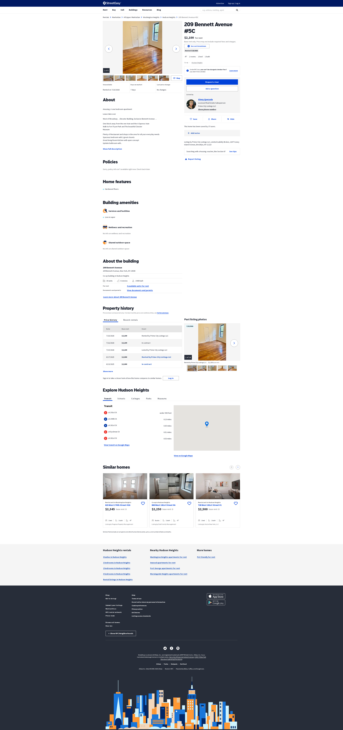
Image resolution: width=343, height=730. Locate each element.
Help (133, 595)
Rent (105, 10)
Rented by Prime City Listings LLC (156, 357)
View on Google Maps (183, 455)
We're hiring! (111, 599)
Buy (114, 10)
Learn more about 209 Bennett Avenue (120, 297)
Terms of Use (136, 599)
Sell (122, 10)
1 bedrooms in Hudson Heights (116, 562)
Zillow (158, 664)
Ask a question (212, 88)
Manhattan (116, 17)
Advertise (220, 3)
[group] (125, 500)
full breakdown (163, 313)
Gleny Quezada (205, 99)
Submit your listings (114, 605)
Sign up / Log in (234, 3)
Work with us (111, 609)
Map (178, 78)
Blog (159, 10)
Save (195, 119)
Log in (171, 378)
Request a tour (212, 82)
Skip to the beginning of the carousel (171, 530)
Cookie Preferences (139, 606)
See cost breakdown (198, 46)
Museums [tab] (162, 398)
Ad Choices (136, 612)
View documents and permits (140, 290)
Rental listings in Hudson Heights (118, 579)
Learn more (233, 71)
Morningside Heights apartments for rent (168, 574)
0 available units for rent (138, 286)
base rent (120, 509)
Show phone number (207, 109)
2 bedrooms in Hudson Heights (116, 568)
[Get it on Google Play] (216, 602)
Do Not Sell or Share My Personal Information (148, 602)
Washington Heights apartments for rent (168, 557)
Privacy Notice (137, 609)
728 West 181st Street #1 (210, 505)
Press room (110, 616)
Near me (109, 626)
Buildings (133, 10)
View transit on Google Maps (117, 445)
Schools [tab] (121, 398)
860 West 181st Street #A (163, 505)
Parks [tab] (148, 398)
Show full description (112, 149)
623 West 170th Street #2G (117, 505)
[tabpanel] (142, 349)
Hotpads (174, 664)
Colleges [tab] (135, 398)
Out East (183, 664)
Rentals (106, 17)
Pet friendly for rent (206, 557)
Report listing (194, 159)
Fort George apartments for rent (165, 568)
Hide (232, 119)
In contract (147, 364)
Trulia (166, 664)
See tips (233, 151)
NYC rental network (114, 612)
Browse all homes (113, 622)
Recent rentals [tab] (130, 320)
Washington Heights (151, 17)
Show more (108, 371)
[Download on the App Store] (216, 596)
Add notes (195, 133)
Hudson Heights (169, 17)
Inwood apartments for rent (163, 562)
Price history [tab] (110, 320)
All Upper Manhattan (132, 17)
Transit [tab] (107, 398)
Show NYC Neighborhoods (120, 633)
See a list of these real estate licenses (181, 657)
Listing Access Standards (141, 616)
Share (213, 119)
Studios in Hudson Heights (115, 557)
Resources (147, 10)
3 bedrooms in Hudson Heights (116, 574)
